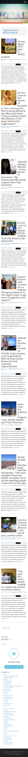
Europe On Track (8, 695)
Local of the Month (9, 708)
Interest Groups (8, 703)
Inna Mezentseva (7, 538)
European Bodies (8, 697)
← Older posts (5, 628)
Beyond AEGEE (8, 681)
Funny (5, 700)
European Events (8, 698)
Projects (6, 727)
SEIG (5, 729)
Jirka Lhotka (5, 425)
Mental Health (8, 713)
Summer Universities (10, 539)
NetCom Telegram (9, 715)
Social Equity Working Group (11, 731)
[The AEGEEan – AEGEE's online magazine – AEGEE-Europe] (14, 9)
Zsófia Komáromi (17, 754)
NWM (5, 721)
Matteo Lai (5, 187)
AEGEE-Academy (8, 678)
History (6, 702)
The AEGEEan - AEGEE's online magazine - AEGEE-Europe (14, 752)
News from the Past (9, 719)
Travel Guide (7, 737)
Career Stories (8, 684)
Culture (6, 692)
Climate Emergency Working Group (13, 686)
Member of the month (10, 711)
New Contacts (8, 718)
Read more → (18, 83)
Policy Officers (8, 724)
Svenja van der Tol (7, 485)
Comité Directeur (6, 243)
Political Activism (8, 726)
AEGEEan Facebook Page (14, 667)
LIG (5, 707)
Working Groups (8, 742)
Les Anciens (7, 705)
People (6, 188)
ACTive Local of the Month (11, 676)
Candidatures (21, 369)
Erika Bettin (5, 369)
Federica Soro (6, 59)
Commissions (7, 689)
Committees (7, 690)
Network (8, 127)
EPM (5, 694)
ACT (5, 674)
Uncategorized (8, 739)
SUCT (5, 734)
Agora (19, 59)
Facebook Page (14, 662)
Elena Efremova (6, 126)
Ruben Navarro (6, 302)
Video (5, 740)
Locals (6, 710)
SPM (5, 732)
